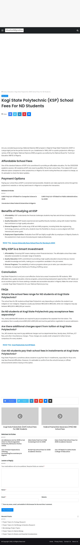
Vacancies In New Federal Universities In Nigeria (19, 203)
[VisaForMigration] (14, 30)
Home (5, 92)
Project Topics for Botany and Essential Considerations (20, 534)
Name (3, 490)
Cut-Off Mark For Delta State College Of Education (65, 451)
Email (3, 497)
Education (11, 92)
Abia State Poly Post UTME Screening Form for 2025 (37, 441)
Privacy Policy (59, 541)
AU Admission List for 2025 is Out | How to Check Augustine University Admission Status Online (13, 443)
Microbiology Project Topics (11, 528)
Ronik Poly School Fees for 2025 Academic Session (39, 451)
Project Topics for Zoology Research (14, 522)
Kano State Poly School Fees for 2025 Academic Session (66, 441)
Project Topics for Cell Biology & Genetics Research (19, 525)
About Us (75, 541)
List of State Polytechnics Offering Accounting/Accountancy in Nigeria (11, 452)
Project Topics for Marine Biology (13, 531)
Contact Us (67, 541)
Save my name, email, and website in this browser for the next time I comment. (27, 504)
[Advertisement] (40, 13)
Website (44, 497)
